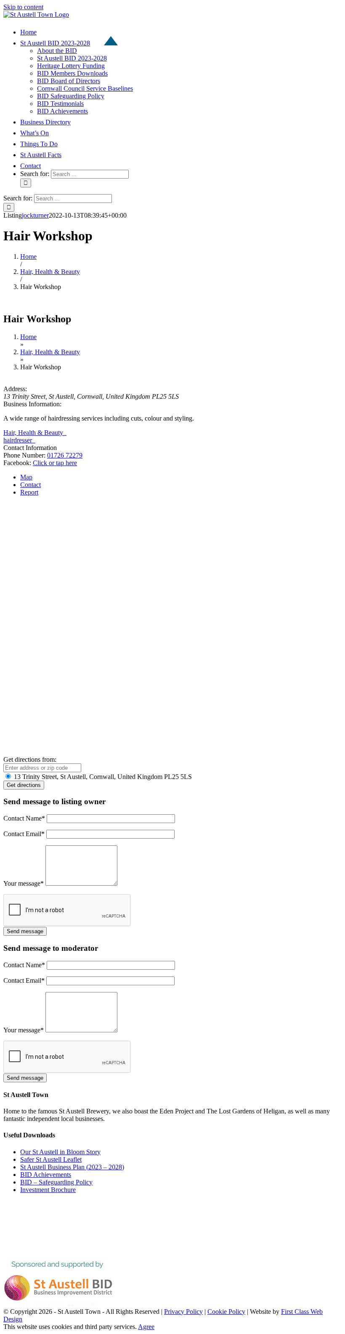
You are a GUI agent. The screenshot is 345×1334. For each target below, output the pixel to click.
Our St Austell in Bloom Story (60, 1151)
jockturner (35, 215)
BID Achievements (45, 1174)
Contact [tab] (30, 484)
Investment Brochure (48, 1189)
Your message (23, 883)
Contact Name (24, 818)
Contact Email (24, 833)
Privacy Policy (183, 1311)
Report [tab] (29, 492)
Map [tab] (26, 477)
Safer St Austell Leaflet (51, 1159)
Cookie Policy (226, 1311)
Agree (146, 1326)
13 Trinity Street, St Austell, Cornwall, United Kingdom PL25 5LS (102, 776)
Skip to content (23, 7)
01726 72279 (64, 455)
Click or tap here (55, 462)
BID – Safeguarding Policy (56, 1182)
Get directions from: (29, 759)
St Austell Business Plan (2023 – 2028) (72, 1167)
